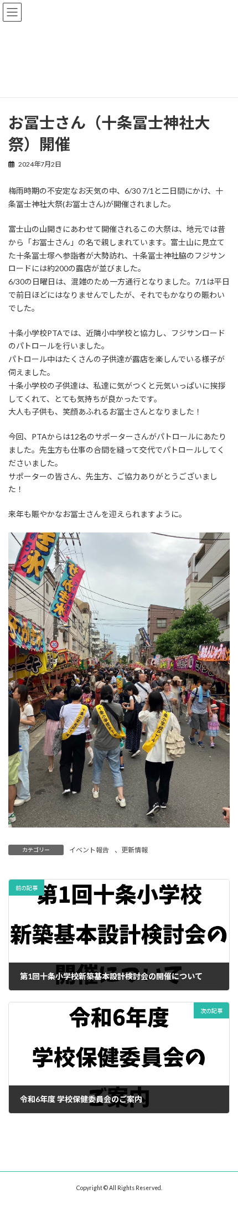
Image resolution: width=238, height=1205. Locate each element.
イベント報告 (89, 850)
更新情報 (134, 850)
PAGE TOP (221, 1157)
